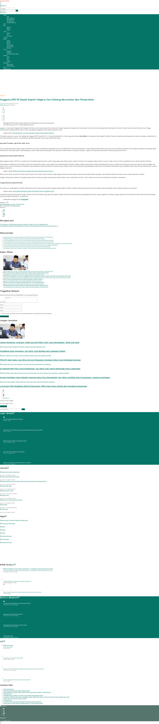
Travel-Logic (3, 511)
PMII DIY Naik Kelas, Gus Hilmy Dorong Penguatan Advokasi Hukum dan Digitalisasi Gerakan (28, 240)
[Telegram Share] (3, 111)
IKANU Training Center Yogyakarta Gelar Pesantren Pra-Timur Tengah (22, 592)
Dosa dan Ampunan (5, 537)
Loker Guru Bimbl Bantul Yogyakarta (13, 419)
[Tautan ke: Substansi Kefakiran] (14, 520)
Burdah (2, 528)
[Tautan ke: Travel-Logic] (4, 509)
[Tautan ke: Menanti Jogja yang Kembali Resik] (9, 472)
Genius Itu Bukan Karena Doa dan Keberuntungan (17, 679)
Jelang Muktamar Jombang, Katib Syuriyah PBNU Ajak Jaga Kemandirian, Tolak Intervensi (28, 237)
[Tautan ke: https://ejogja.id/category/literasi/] (8, 468)
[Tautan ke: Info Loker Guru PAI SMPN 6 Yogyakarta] (7, 450)
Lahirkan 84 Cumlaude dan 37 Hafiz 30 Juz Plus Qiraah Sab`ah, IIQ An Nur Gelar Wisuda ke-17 (29, 226)
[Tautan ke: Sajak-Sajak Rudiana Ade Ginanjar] (9, 476)
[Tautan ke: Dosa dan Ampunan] (6, 536)
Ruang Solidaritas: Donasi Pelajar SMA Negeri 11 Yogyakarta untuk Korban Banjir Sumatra (27, 570)
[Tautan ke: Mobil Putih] (3, 504)
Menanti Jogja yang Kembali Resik (9, 473)
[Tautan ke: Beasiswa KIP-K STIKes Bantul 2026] (7, 612)
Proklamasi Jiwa (7, 700)
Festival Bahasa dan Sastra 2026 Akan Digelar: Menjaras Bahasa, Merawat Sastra (25, 287)
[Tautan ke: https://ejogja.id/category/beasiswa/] (19, 597)
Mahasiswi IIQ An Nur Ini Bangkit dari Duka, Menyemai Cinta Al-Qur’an (33, 171)
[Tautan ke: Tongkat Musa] (4, 495)
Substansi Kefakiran (5, 522)
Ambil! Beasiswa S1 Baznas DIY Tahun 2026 (15, 625)
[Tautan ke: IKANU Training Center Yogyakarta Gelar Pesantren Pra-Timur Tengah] (7, 590)
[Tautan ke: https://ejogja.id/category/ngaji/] (6, 516)
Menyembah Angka (5, 487)
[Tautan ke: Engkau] (2, 533)
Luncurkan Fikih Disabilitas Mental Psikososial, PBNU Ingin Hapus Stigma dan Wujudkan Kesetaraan (30, 245)
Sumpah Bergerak (8, 636)
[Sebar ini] (3, 108)
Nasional (2, 95)
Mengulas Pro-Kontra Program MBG (13, 658)
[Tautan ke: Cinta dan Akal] (4, 539)
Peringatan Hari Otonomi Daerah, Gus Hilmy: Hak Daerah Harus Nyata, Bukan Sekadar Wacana (29, 248)
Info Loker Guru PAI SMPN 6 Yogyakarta (14, 451)
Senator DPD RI (20, 204)
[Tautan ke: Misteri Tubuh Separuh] (6, 490)
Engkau (2, 534)
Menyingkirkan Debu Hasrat (7, 560)
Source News (16, 206)
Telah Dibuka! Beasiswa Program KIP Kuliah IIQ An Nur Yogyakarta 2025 (33, 191)
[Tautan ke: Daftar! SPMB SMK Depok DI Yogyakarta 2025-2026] (7, 579)
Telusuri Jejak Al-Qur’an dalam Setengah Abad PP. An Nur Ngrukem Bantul (23, 284)
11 (3, 396)
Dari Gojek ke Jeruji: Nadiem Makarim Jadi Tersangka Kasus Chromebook (23, 668)
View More (3, 406)
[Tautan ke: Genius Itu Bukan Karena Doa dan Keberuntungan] (7, 678)
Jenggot (2, 531)
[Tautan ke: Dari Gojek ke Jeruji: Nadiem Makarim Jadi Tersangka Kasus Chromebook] (7, 667)
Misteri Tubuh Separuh (6, 492)
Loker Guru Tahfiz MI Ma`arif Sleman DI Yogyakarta (17, 462)
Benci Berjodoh (7, 694)
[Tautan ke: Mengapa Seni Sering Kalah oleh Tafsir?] (11, 500)
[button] (17, 10)
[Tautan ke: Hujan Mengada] (8, 645)
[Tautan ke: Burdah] (2, 526)
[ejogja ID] (3, 5)
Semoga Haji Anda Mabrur (7, 525)
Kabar (1, 105)
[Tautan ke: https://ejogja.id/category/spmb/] (15, 564)
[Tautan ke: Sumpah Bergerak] (7, 634)
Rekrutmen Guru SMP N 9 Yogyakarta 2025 (15, 440)
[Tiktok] (3, 216)
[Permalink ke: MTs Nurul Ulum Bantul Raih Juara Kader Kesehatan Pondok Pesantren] (23, 279)
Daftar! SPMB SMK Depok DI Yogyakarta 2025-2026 (17, 581)
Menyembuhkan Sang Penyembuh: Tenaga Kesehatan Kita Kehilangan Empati (21, 483)
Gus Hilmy (12, 204)
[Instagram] (3, 213)
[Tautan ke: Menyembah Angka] (6, 486)
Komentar (2, 302)
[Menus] (0, 2)
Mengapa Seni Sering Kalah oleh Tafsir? (11, 501)
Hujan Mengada (7, 647)
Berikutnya (6, 398)
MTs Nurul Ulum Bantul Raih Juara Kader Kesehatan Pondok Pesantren (22, 280)
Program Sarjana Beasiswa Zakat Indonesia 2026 (17, 603)
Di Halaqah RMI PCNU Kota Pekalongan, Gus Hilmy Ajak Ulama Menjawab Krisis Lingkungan (28, 241)
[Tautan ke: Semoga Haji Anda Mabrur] (7, 523)
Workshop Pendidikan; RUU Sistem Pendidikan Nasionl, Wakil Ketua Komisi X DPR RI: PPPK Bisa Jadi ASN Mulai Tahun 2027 (36, 277)
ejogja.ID (2, 128)
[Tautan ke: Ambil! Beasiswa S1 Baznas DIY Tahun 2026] (7, 623)
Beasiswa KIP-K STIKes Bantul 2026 (13, 614)
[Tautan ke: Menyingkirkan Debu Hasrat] (12, 559)
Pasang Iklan (24, 199)
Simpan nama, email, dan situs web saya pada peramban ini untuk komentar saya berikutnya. (27, 313)
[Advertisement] (79, 82)
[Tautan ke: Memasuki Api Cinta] (6, 542)
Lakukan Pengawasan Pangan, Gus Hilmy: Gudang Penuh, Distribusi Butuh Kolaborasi (26, 246)
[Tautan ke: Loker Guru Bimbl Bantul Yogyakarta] (13, 417)
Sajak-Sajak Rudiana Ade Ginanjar (9, 478)
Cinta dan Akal (4, 541)
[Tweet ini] (3, 109)
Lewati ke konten (4, 1)
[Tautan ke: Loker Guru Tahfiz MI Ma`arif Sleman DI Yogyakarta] (7, 461)
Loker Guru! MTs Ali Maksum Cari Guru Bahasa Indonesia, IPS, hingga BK (22, 430)
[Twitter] (3, 212)
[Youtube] (4, 215)
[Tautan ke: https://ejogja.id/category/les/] (4, 641)
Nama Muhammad (8, 689)
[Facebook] (3, 210)
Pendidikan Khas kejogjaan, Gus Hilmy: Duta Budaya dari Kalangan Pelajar (24, 238)
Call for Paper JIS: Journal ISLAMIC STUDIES (15, 698)
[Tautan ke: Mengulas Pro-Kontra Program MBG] (7, 656)
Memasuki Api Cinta (5, 544)
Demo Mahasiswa (5, 204)
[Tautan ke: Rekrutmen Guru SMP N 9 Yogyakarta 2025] (7, 439)
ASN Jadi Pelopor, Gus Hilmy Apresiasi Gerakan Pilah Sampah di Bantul (33, 133)
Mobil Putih (3, 506)
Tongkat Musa (4, 497)
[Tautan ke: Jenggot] (2, 530)
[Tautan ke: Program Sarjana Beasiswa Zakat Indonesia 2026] (15, 601)
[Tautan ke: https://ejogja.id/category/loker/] (13, 413)
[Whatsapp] (3, 112)
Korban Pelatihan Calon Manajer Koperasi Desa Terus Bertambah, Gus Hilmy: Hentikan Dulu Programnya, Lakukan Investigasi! (37, 243)
